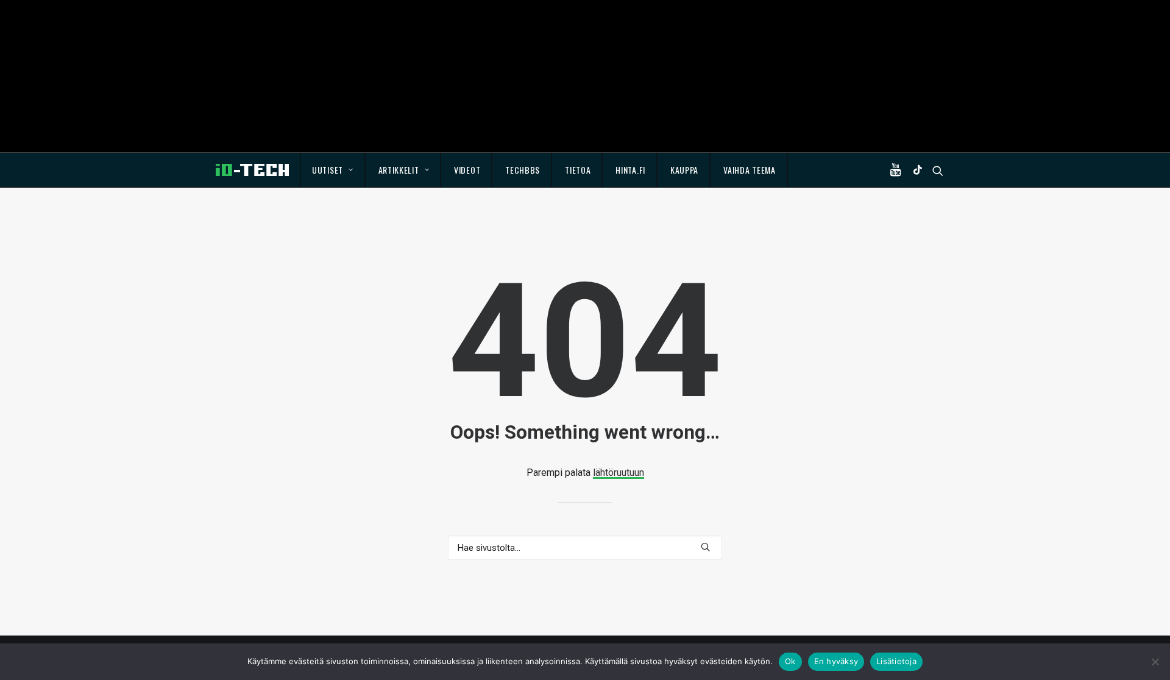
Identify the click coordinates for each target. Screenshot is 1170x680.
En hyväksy (836, 661)
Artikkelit (398, 169)
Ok (790, 661)
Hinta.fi (630, 169)
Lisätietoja (896, 661)
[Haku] (585, 548)
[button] (898, 170)
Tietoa (577, 169)
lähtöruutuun (618, 472)
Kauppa (684, 169)
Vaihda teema (749, 169)
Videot (467, 169)
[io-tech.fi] (252, 170)
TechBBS (522, 169)
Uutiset (327, 169)
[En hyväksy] (1155, 662)
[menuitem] (333, 170)
